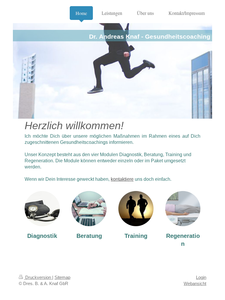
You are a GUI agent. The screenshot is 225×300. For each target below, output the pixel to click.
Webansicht (195, 283)
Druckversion (38, 277)
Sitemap (62, 277)
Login (201, 277)
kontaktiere (122, 179)
